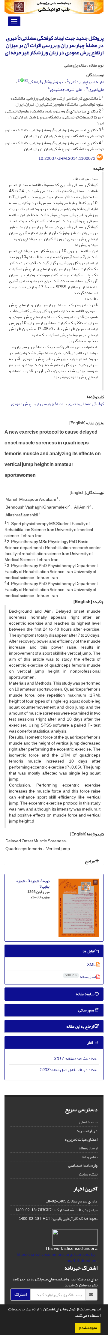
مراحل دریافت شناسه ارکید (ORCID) (67, 1210)
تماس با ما (90, 1157)
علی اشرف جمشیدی (66, 89)
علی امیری (96, 89)
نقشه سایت (88, 1174)
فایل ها (88, 951)
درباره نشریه (87, 1131)
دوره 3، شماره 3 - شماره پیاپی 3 (33, 884)
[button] (73, 1316)
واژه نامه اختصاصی (83, 1165)
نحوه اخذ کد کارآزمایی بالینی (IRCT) (69, 1218)
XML (91, 964)
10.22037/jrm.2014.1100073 (66, 158)
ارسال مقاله (88, 1148)
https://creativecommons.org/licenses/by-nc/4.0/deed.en (57, 1257)
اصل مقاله (80, 977)
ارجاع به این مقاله (80, 1026)
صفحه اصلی (88, 1122)
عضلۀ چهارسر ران (49, 404)
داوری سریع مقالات (82, 1201)
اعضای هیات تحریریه (81, 1139)
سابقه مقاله (85, 994)
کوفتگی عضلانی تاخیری (86, 404)
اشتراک (20, 1294)
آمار (90, 1042)
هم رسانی (86, 1010)
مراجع (90, 861)
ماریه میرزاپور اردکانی (86, 82)
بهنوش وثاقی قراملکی (45, 82)
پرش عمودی (21, 404)
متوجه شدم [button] (88, 1327)
